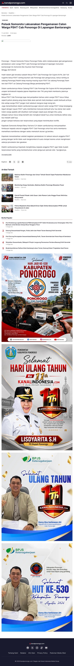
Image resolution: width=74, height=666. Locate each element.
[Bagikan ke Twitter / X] (14, 162)
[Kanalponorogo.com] (14, 3)
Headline (11, 13)
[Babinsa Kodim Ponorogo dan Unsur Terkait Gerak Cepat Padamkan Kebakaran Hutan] (7, 177)
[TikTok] (41, 648)
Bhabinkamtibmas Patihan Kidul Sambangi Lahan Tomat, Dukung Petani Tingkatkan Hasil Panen (37, 248)
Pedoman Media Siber (58, 653)
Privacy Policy (42, 653)
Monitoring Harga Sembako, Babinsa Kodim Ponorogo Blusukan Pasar (39, 185)
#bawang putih (24, 7)
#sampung (63, 7)
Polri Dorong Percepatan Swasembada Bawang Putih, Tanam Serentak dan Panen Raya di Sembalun (38, 236)
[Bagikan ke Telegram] (22, 162)
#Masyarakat (34, 7)
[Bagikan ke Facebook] (10, 162)
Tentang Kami (13, 653)
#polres (16, 7)
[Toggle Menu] (70, 3)
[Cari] (66, 3)
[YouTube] (46, 648)
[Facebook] (27, 648)
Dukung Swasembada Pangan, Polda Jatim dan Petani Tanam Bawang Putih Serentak (33, 230)
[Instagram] (37, 648)
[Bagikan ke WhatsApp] (18, 162)
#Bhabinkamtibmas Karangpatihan (49, 7)
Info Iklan (31, 653)
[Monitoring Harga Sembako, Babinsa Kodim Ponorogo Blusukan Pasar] (7, 188)
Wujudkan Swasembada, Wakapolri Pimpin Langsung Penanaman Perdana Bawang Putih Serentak (38, 242)
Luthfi (9, 35)
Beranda (4, 13)
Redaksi (23, 653)
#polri (11, 7)
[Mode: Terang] (63, 3)
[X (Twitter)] (32, 648)
